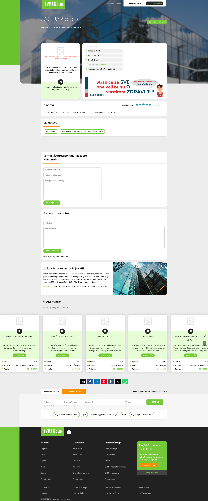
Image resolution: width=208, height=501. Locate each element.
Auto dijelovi (78, 448)
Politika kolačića (112, 493)
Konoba (108, 461)
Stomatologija (111, 448)
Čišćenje (76, 467)
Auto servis (77, 455)
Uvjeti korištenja (80, 488)
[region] (104, 36)
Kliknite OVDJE (49, 286)
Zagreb (44, 448)
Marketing (46, 493)
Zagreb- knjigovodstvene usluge (103, 414)
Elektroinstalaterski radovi (115, 467)
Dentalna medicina (81, 473)
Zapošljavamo (143, 488)
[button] (150, 104)
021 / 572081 (75, 369)
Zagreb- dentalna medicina (66, 414)
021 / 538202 (118, 369)
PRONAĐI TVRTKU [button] (51, 391)
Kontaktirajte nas (81, 493)
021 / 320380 (161, 369)
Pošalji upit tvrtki (52, 203)
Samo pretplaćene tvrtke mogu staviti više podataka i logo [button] (60, 57)
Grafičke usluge (144, 493)
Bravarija (76, 461)
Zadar (43, 473)
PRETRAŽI (154, 402)
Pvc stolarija (110, 455)
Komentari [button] (158, 105)
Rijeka (124, 414)
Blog (119, 3)
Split (84, 414)
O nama (45, 488)
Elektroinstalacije (112, 473)
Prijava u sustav (135, 3)
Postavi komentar (52, 251)
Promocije (110, 3)
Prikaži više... (46, 479)
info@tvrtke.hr (152, 473)
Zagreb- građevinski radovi (142, 414)
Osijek (43, 467)
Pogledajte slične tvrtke (157, 22)
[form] (104, 404)
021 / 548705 (32, 369)
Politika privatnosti (113, 488)
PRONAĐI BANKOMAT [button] (74, 391)
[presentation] (204, 343)
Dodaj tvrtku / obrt (154, 3)
